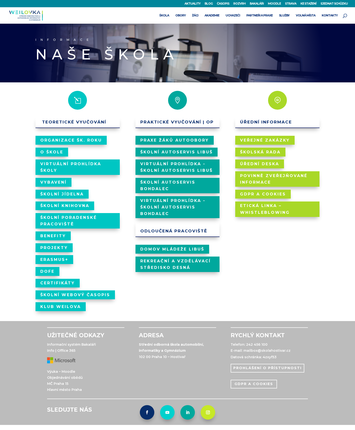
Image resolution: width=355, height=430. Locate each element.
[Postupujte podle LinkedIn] (187, 412)
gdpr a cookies (253, 384)
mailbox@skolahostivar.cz (267, 350)
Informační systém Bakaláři (71, 344)
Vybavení (53, 182)
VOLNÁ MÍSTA (305, 15)
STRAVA (290, 3)
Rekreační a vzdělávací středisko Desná (175, 264)
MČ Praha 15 (57, 383)
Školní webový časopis (75, 295)
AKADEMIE (212, 15)
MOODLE (274, 3)
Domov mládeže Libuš (172, 249)
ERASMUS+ (54, 259)
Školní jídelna (62, 194)
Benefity (53, 236)
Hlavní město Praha (64, 389)
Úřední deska (259, 164)
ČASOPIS (223, 3)
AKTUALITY (192, 3)
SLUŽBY (284, 15)
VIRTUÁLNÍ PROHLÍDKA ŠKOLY (70, 167)
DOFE (47, 271)
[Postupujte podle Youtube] (167, 412)
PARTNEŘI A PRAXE (259, 15)
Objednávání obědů (65, 377)
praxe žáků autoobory (174, 140)
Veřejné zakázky (265, 140)
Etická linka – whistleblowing (265, 209)
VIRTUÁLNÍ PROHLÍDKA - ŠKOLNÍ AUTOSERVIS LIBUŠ (176, 167)
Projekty (54, 247)
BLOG (209, 3)
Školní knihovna (64, 205)
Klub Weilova (60, 306)
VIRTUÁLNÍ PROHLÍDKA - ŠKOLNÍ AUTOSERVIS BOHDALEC (173, 207)
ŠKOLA (164, 15)
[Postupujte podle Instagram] (208, 412)
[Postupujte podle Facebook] (147, 412)
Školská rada (260, 152)
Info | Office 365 (61, 350)
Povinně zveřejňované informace (273, 179)
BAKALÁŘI (257, 3)
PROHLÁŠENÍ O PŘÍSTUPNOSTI (267, 368)
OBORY (180, 15)
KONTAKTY (330, 15)
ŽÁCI (195, 15)
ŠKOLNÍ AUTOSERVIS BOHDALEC (167, 185)
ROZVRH (239, 3)
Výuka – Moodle (61, 371)
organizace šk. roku (71, 140)
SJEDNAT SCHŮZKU (334, 3)
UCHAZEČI (233, 15)
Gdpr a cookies (263, 194)
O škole (51, 152)
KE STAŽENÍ (308, 3)
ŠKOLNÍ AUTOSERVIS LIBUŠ (176, 152)
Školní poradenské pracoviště (68, 220)
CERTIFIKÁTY (57, 283)
